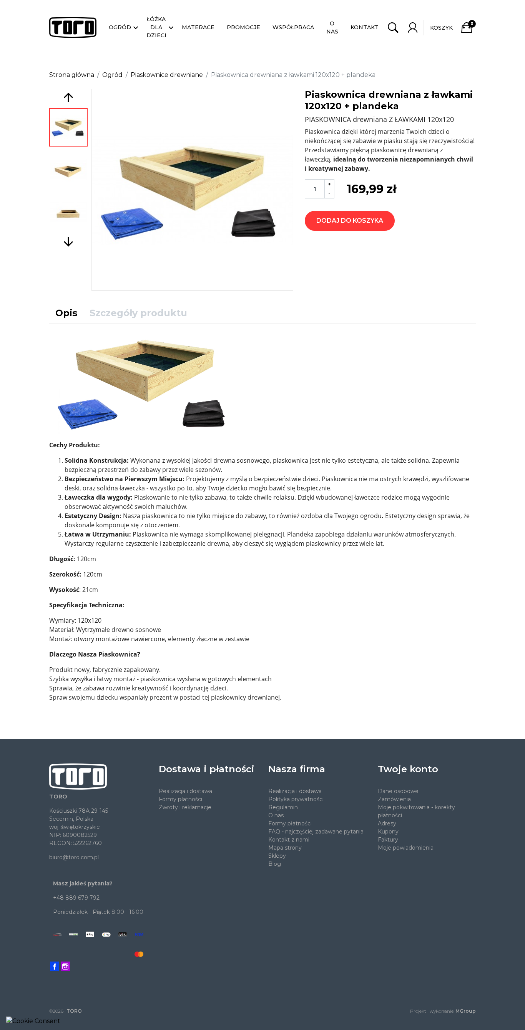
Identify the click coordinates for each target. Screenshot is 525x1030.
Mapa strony (285, 847)
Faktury (388, 839)
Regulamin (283, 807)
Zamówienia (394, 799)
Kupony (388, 831)
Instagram (65, 966)
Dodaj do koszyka (349, 220)
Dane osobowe (398, 791)
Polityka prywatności (296, 799)
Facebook (54, 966)
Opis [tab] (66, 312)
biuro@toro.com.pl (74, 857)
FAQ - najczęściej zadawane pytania (316, 831)
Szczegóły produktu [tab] (138, 312)
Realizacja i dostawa (185, 791)
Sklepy (277, 855)
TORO (74, 1011)
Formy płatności (180, 799)
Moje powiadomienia (406, 847)
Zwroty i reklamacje (185, 807)
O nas (276, 815)
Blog (274, 863)
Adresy (387, 823)
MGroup (465, 1011)
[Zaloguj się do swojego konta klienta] (412, 27)
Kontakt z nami (288, 839)
